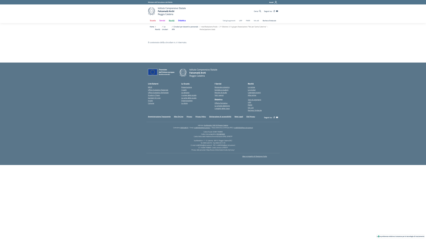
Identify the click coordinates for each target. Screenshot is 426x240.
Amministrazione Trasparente (159, 116)
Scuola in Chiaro (154, 95)
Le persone (185, 92)
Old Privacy (250, 116)
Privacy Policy (200, 116)
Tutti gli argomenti (229, 20)
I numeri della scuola (188, 95)
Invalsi (150, 100)
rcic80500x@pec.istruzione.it (243, 127)
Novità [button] (171, 20)
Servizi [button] (162, 20)
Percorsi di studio (221, 92)
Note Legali (239, 116)
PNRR (248, 20)
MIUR (150, 87)
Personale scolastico (222, 87)
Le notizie (251, 87)
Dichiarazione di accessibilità (220, 116)
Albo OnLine (178, 116)
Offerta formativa (221, 103)
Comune (151, 103)
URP (240, 20)
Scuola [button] (153, 20)
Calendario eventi (254, 92)
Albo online (252, 95)
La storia (184, 103)
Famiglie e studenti (221, 90)
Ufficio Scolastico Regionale (158, 90)
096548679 (184, 127)
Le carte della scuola (188, 98)
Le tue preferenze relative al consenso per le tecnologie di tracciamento (400, 236)
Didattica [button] (182, 20)
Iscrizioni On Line (154, 98)
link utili (256, 20)
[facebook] (274, 11)
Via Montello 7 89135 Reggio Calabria (216, 125)
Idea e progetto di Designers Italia (254, 156)
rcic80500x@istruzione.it (202, 127)
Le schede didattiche (222, 105)
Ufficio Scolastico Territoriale (158, 92)
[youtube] (277, 11)
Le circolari (252, 90)
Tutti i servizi (219, 95)
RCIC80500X (221, 134)
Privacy (189, 116)
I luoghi (184, 90)
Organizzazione (186, 100)
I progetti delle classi (222, 108)
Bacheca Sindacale (269, 20)
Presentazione (186, 87)
